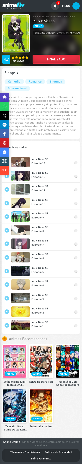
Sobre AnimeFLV (41, 458)
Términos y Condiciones (25, 452)
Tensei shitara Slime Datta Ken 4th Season (14, 428)
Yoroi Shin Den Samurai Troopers (67, 383)
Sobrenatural (17, 88)
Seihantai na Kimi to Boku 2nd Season (14, 383)
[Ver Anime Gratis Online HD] (13, 6)
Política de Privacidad (58, 452)
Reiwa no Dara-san (41, 381)
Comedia (14, 81)
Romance (35, 81)
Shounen (56, 81)
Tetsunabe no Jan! (41, 426)
